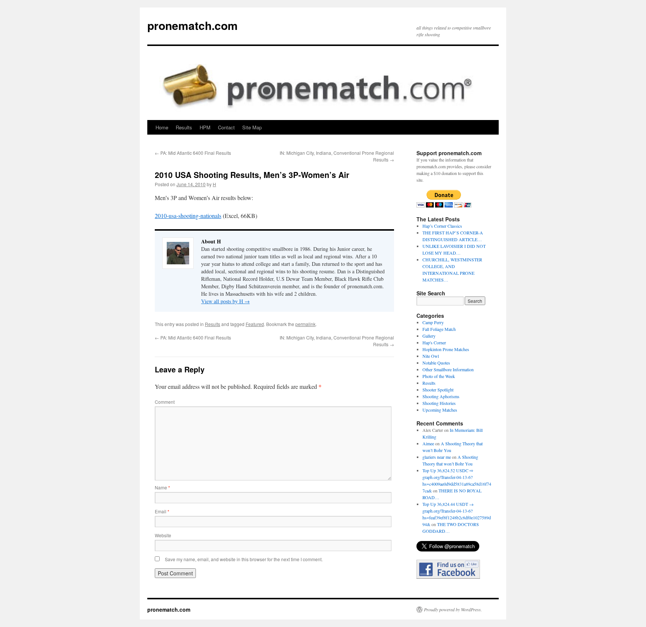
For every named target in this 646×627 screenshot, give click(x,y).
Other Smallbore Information (448, 369)
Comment (165, 402)
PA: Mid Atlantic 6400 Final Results (193, 153)
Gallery (429, 336)
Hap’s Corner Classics (442, 226)
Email (162, 511)
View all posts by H (225, 301)
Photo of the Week (438, 376)
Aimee (428, 443)
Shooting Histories (439, 403)
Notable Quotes (436, 363)
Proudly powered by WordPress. (453, 609)
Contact (226, 127)
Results (184, 127)
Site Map (252, 127)
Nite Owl (430, 356)
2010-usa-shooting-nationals (188, 215)
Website (163, 535)
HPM (205, 127)
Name (162, 487)
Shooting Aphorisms (440, 396)
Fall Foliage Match (439, 329)
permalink (305, 324)
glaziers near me (436, 457)
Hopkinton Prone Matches (445, 349)
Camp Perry (433, 322)
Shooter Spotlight (437, 390)
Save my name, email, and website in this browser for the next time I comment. (244, 559)
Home (162, 127)
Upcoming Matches (439, 410)
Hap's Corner (434, 342)
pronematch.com (192, 25)
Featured (255, 324)
